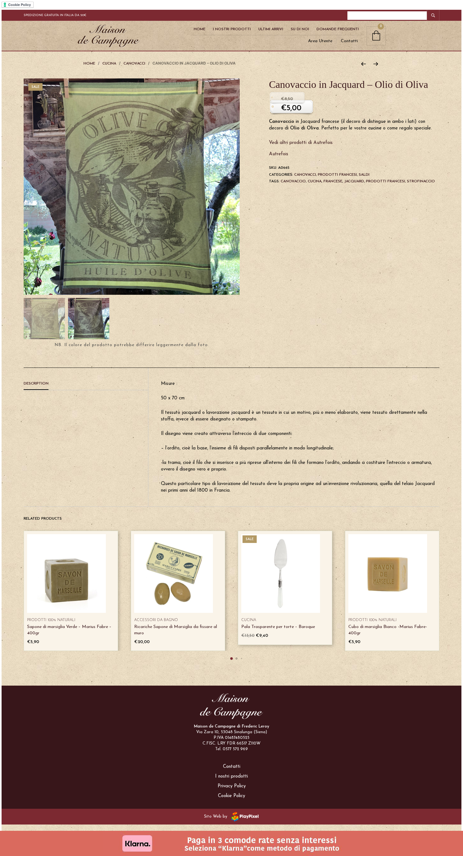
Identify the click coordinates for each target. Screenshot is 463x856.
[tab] (86, 384)
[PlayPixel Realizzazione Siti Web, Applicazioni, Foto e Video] (243, 816)
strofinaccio (421, 181)
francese (332, 181)
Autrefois (278, 154)
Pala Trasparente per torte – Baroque (278, 627)
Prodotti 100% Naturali (51, 620)
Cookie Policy (231, 796)
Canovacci (134, 64)
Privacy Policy (232, 786)
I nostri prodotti (231, 776)
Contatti (349, 41)
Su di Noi (300, 29)
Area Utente (320, 41)
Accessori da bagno (156, 620)
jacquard (354, 181)
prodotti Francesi (385, 181)
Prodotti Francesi (337, 175)
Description (36, 383)
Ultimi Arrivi (270, 29)
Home (199, 29)
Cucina (109, 64)
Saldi (364, 175)
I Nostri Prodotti (232, 29)
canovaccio (293, 181)
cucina (315, 181)
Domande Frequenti (338, 29)
